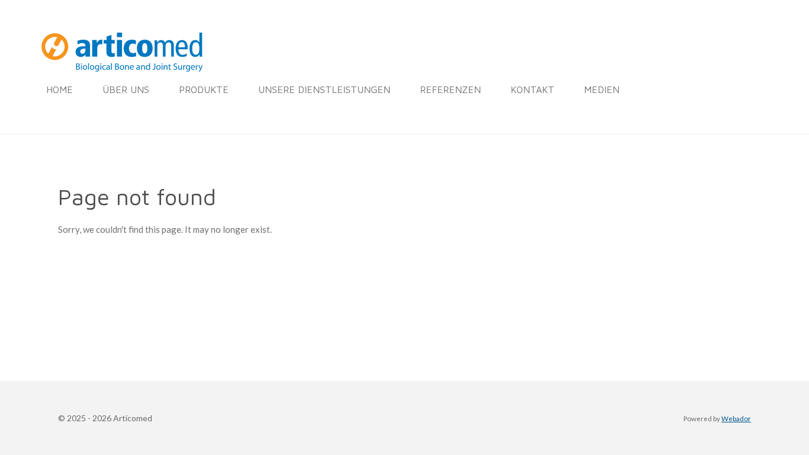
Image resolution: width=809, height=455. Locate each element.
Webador (736, 418)
